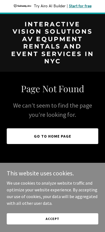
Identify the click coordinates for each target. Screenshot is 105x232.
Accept (52, 219)
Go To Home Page (52, 136)
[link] (52, 61)
